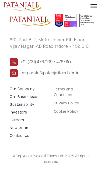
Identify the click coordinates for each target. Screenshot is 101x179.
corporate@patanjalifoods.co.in (49, 73)
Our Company (22, 89)
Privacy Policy (66, 103)
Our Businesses (24, 97)
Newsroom (20, 128)
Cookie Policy (66, 112)
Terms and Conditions (64, 92)
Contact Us (19, 136)
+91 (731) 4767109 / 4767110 (45, 62)
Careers (17, 120)
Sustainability (22, 105)
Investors (18, 113)
